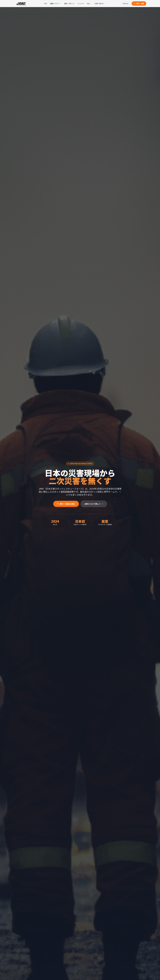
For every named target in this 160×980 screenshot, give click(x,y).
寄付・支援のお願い (67, 504)
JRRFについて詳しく (92, 504)
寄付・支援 (140, 3)
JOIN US (125, 3)
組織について (54, 3)
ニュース (81, 3)
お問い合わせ (99, 3)
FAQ (88, 3)
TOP (45, 3)
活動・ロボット (69, 3)
